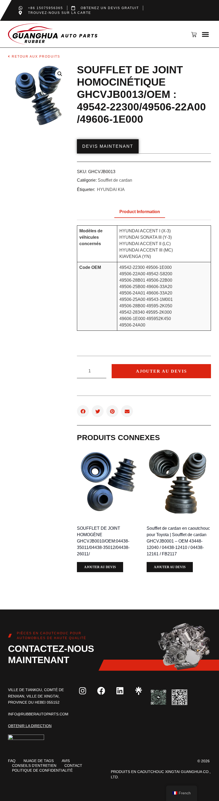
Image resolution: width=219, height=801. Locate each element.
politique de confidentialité (42, 770)
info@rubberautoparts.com (38, 714)
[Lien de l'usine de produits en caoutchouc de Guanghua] (139, 691)
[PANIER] (195, 34)
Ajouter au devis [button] (100, 567)
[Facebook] (101, 691)
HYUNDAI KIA (111, 189)
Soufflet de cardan (115, 180)
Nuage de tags (39, 761)
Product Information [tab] (139, 211)
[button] (205, 34)
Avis (66, 761)
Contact (73, 765)
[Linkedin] (120, 691)
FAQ (11, 761)
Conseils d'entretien (34, 765)
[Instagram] (83, 691)
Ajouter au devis (161, 371)
